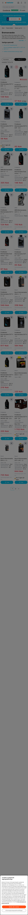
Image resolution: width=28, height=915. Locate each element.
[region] (14, 895)
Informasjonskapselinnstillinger (14, 910)
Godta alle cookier (14, 907)
